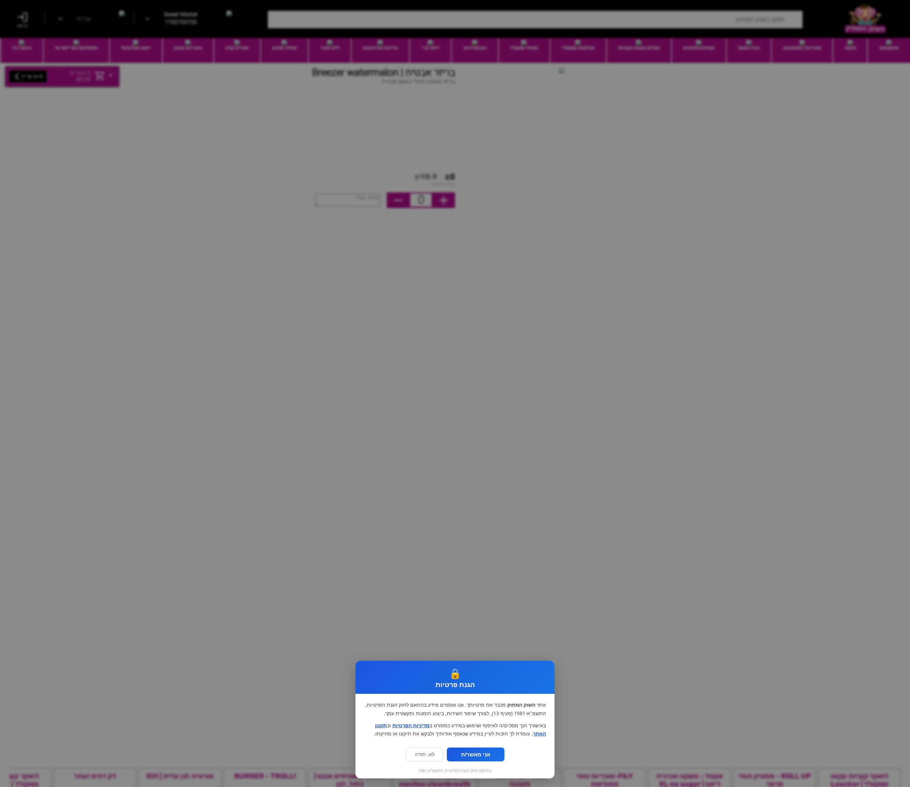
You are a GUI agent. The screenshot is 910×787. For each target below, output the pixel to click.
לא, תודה (424, 754)
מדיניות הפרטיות (410, 725)
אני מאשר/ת (475, 754)
